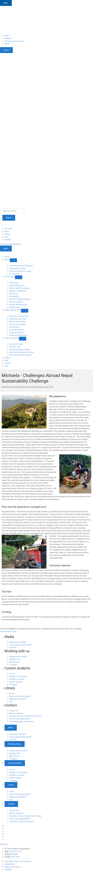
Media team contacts (17, 642)
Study (7, 36)
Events (7, 234)
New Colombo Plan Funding (20, 355)
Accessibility (10, 864)
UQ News (12, 647)
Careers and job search (18, 656)
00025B (14, 854)
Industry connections (17, 324)
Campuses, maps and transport (21, 721)
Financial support (12, 338)
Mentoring (13, 294)
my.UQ (11, 674)
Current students (14, 763)
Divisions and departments (19, 719)
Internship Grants (16, 344)
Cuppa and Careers (16, 332)
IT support (13, 665)
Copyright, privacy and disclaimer (18, 861)
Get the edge (10, 277)
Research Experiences (17, 291)
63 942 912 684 (15, 851)
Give (6, 237)
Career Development (13, 310)
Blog (6, 360)
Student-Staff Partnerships (19, 288)
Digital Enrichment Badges (19, 299)
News (7, 231)
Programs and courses (18, 676)
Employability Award (17, 268)
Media (10, 728)
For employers (14, 274)
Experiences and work (17, 319)
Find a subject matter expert (20, 645)
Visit (11, 702)
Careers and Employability (10, 244)
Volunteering (14, 296)
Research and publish (17, 699)
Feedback (8, 870)
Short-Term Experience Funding (21, 352)
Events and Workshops (18, 335)
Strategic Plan (14, 659)
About (7, 44)
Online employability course (20, 271)
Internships (13, 283)
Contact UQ (13, 710)
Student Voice (14, 307)
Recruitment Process (17, 322)
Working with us (14, 744)
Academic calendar (16, 679)
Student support (15, 682)
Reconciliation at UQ (8, 631)
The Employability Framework (21, 266)
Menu (6, 3)
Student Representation (18, 304)
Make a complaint (16, 713)
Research (8, 38)
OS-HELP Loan (15, 347)
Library (12, 693)
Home (7, 257)
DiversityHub (14, 327)
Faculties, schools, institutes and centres (25, 716)
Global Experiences (16, 285)
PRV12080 (15, 857)
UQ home (8, 229)
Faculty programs (16, 302)
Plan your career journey (18, 316)
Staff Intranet (14, 662)
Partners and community (14, 41)
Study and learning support (20, 696)
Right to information (13, 867)
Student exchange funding (19, 349)
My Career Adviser (16, 330)
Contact (8, 240)
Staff (6, 366)
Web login (4, 844)
